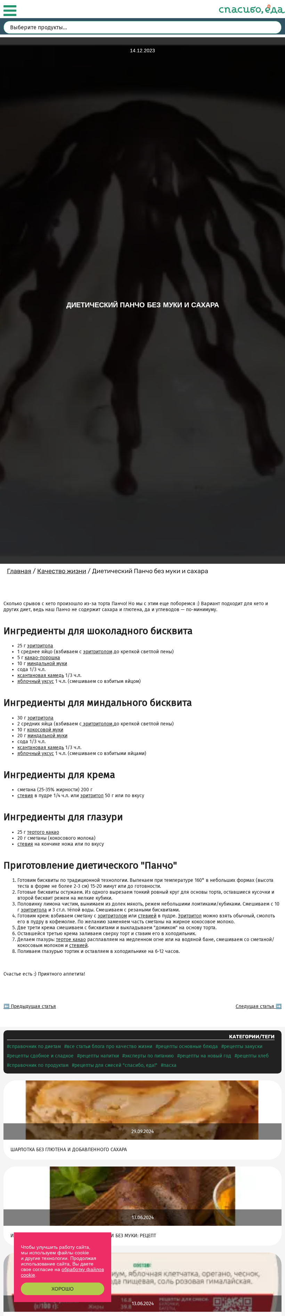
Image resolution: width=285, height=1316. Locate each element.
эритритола (40, 646)
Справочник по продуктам (38, 1065)
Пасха (170, 1065)
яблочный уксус (35, 681)
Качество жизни (61, 571)
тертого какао (43, 832)
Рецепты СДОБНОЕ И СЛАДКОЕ (41, 1056)
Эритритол (190, 916)
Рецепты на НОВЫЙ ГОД (205, 1056)
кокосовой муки (45, 730)
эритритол (92, 796)
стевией (147, 916)
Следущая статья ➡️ (259, 1006)
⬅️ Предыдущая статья (29, 1006)
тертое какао (71, 939)
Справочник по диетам (35, 1046)
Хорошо (62, 1289)
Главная (19, 571)
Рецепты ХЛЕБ (253, 1056)
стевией (78, 945)
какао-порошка (42, 658)
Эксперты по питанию (149, 1056)
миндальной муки (47, 664)
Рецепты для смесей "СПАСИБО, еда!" (115, 1065)
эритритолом (97, 652)
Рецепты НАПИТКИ (99, 1056)
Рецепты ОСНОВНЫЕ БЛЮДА (188, 1046)
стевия (25, 796)
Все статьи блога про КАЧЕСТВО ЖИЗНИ (109, 1046)
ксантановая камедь (40, 675)
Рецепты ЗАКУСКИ (243, 1046)
